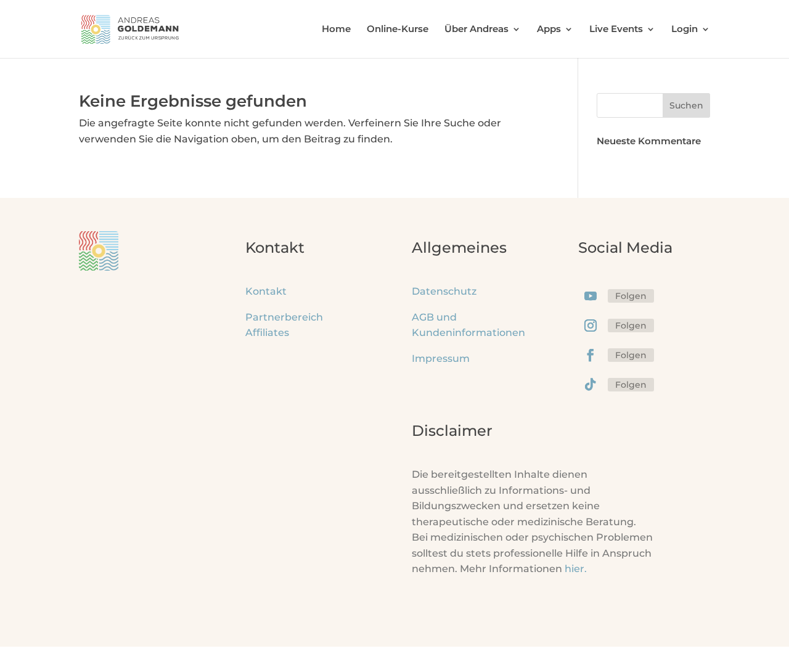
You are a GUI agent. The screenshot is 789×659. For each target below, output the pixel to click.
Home (336, 30)
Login (684, 30)
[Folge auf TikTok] (590, 384)
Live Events (616, 30)
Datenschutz (444, 291)
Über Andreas (476, 30)
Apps (549, 30)
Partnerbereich (284, 317)
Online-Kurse (397, 30)
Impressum (441, 358)
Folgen (631, 295)
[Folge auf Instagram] (590, 325)
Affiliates (267, 332)
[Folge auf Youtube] (590, 296)
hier (576, 569)
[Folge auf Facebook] (590, 355)
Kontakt (266, 291)
